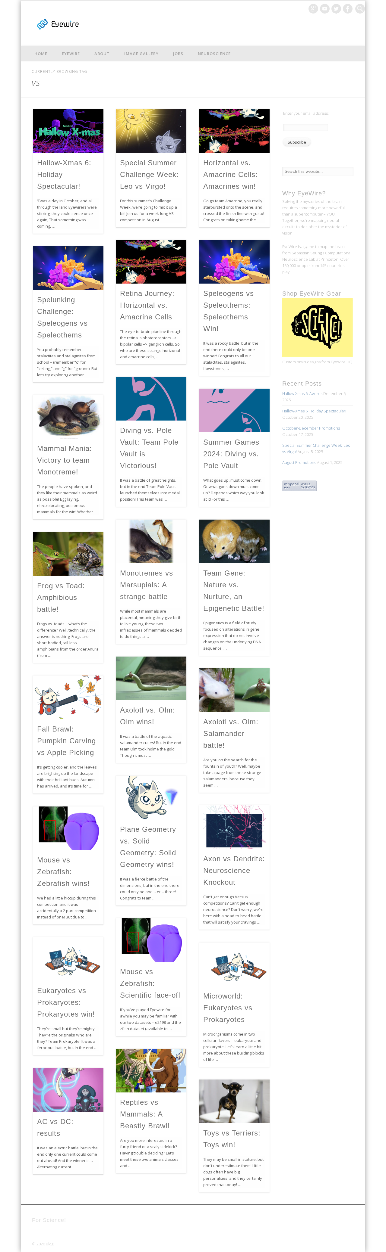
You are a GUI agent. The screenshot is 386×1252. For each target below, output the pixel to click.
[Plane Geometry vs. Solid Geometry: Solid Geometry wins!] (151, 797)
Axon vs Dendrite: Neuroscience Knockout (234, 870)
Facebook (348, 9)
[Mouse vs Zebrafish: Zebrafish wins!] (68, 828)
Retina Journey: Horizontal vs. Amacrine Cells (147, 305)
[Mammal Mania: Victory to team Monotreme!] (68, 417)
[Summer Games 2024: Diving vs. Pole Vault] (234, 410)
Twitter (336, 9)
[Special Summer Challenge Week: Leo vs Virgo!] (151, 131)
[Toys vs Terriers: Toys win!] (234, 1101)
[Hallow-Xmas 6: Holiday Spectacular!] (68, 131)
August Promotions (299, 462)
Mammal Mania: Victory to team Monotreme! (64, 460)
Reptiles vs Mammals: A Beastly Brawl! (145, 1114)
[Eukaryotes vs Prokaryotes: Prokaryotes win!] (68, 959)
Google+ (313, 9)
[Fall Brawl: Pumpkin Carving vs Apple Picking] (68, 697)
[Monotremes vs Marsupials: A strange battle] (151, 541)
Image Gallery (141, 53)
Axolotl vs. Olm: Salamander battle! (230, 733)
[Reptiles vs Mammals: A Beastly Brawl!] (151, 1070)
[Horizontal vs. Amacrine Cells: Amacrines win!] (234, 131)
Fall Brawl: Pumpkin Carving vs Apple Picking (66, 740)
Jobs (178, 53)
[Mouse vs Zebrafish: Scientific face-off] (151, 940)
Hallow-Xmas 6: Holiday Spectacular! (314, 411)
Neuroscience (214, 53)
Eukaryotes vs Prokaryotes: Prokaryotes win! (66, 1002)
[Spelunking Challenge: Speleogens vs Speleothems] (68, 268)
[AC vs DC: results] (68, 1090)
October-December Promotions (311, 428)
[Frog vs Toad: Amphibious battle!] (68, 554)
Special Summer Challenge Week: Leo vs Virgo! (149, 174)
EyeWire (71, 53)
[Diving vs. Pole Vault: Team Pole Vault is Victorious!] (151, 399)
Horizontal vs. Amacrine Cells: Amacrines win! (230, 174)
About (102, 53)
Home (40, 53)
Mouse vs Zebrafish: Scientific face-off (150, 983)
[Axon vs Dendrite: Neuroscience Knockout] (234, 827)
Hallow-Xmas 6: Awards (302, 393)
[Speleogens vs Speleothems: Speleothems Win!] (234, 262)
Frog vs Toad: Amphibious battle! (61, 597)
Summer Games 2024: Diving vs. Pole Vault (231, 454)
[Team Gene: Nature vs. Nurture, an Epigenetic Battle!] (234, 541)
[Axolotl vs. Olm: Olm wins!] (151, 678)
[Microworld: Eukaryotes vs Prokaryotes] (234, 964)
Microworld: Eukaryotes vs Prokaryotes (227, 1008)
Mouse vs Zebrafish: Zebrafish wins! (63, 871)
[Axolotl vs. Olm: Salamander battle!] (234, 690)
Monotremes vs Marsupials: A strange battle (146, 585)
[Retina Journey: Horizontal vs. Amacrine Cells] (151, 262)
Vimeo (325, 9)
